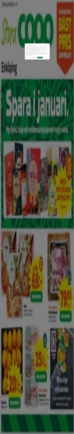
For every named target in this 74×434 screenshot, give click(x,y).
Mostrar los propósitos (34, 57)
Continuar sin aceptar (47, 44)
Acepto (40, 57)
